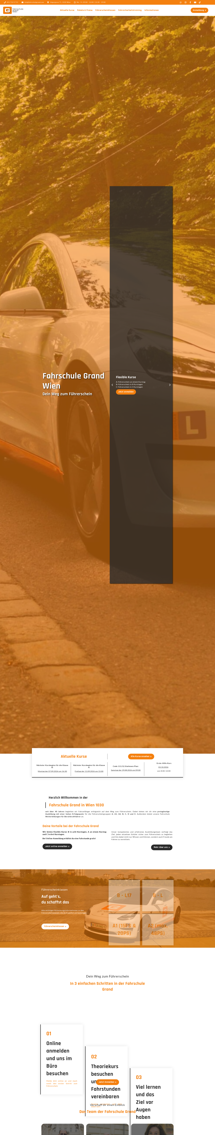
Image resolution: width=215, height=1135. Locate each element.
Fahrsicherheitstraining (130, 10)
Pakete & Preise (84, 10)
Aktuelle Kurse (67, 10)
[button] (112, 384)
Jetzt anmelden (126, 390)
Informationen (151, 10)
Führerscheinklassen (105, 10)
